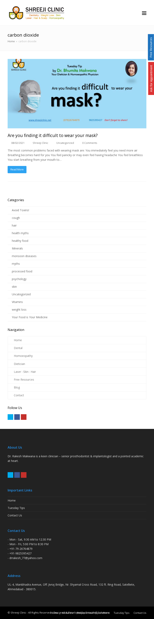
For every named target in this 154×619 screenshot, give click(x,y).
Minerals (17, 248)
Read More (17, 169)
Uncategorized (65, 143)
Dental (18, 348)
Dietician (19, 364)
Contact (19, 395)
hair (14, 225)
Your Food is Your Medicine (30, 317)
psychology (19, 279)
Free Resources (24, 379)
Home (11, 41)
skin (14, 286)
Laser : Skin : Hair (25, 372)
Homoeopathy (23, 356)
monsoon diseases (24, 256)
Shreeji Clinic (40, 143)
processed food (22, 271)
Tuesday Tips (16, 508)
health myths (20, 233)
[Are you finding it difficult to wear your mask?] (77, 94)
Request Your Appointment (93, 613)
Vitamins (17, 302)
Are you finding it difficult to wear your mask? (53, 135)
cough (16, 218)
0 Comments (89, 143)
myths (16, 264)
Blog (17, 387)
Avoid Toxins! (20, 210)
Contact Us (15, 515)
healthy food (20, 241)
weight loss (19, 309)
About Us (67, 613)
